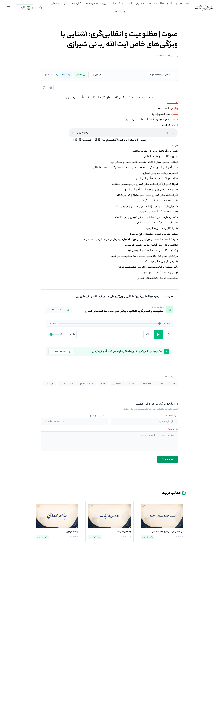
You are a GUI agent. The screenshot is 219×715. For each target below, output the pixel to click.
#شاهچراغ (117, 383)
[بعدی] (169, 334)
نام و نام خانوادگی (170, 416)
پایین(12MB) (100, 140)
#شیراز (102, 383)
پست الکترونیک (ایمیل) (98, 416)
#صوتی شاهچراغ (86, 383)
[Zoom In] (51, 87)
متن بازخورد (173, 429)
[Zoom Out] (44, 87)
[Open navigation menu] (8, 7)
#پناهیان (49, 383)
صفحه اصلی (183, 3)
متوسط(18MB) (82, 140)
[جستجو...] (41, 8)
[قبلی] (147, 334)
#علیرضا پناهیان (67, 383)
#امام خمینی (146, 383)
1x (70, 334)
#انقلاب (131, 383)
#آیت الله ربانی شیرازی (166, 383)
